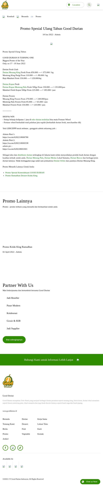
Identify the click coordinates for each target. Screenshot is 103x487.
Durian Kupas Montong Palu (15, 87)
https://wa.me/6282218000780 (15, 137)
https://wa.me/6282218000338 (15, 143)
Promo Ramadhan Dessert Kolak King (21, 175)
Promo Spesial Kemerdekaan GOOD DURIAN (24, 173)
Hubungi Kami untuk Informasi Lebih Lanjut (49, 359)
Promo (38, 16)
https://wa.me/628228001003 (15, 149)
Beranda (24, 16)
